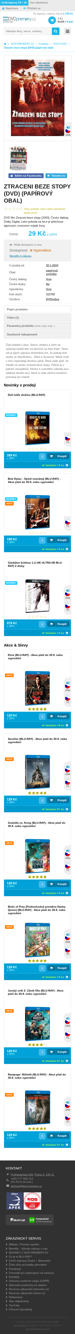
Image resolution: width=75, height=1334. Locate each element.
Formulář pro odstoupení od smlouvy (31, 1272)
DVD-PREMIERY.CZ (22, 43)
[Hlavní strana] (5, 43)
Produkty (44, 43)
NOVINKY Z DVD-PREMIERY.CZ (28, 1252)
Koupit (62, 456)
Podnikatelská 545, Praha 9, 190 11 (32, 1174)
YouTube (14, 1305)
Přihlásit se (33, 8)
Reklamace (15, 1297)
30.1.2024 (52, 265)
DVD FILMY (60, 43)
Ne (48, 284)
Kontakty (14, 1276)
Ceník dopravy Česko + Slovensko (30, 1260)
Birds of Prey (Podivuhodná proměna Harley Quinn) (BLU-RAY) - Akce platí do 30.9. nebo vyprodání (37, 910)
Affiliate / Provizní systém (24, 1244)
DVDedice (52, 299)
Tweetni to (58, 175)
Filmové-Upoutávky (20, 1309)
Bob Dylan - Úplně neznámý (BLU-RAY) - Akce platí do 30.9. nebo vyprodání (34, 480)
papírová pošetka (52, 272)
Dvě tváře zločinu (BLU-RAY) (26, 394)
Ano (49, 279)
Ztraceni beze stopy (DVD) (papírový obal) (28, 47)
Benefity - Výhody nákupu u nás (28, 1248)
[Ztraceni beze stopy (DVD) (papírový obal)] (38, 98)
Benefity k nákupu (20, 255)
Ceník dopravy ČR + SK (14, 2)
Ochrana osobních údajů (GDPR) (29, 1280)
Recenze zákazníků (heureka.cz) (29, 1289)
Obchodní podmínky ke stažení (28, 1285)
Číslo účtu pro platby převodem (28, 1264)
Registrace (12, 8)
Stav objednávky (39, 2)
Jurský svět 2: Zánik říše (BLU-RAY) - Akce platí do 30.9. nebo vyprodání (35, 992)
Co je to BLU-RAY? (20, 1256)
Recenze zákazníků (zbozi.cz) (27, 1293)
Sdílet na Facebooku (28, 175)
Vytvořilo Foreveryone (37, 1329)
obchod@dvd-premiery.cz (26, 1186)
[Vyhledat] (55, 31)
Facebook (15, 1268)
